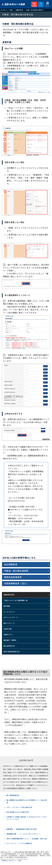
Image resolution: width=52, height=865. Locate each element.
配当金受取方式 (9, 646)
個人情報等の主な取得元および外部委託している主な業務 (26, 801)
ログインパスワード (11, 617)
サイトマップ (11, 843)
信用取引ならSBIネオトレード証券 (11, 860)
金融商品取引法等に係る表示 (26, 829)
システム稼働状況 (25, 843)
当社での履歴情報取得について (17, 839)
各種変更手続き (9, 595)
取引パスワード (9, 623)
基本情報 (7, 606)
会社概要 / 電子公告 (39, 839)
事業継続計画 (11, 834)
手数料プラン (8, 635)
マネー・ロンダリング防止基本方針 (19, 807)
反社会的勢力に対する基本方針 (17, 812)
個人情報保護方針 (12, 795)
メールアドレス (9, 612)
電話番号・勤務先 (10, 640)
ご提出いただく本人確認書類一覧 (16, 600)
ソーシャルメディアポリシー (29, 834)
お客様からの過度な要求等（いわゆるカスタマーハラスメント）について (26, 818)
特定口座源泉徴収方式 (12, 652)
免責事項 (9, 829)
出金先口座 (8, 629)
